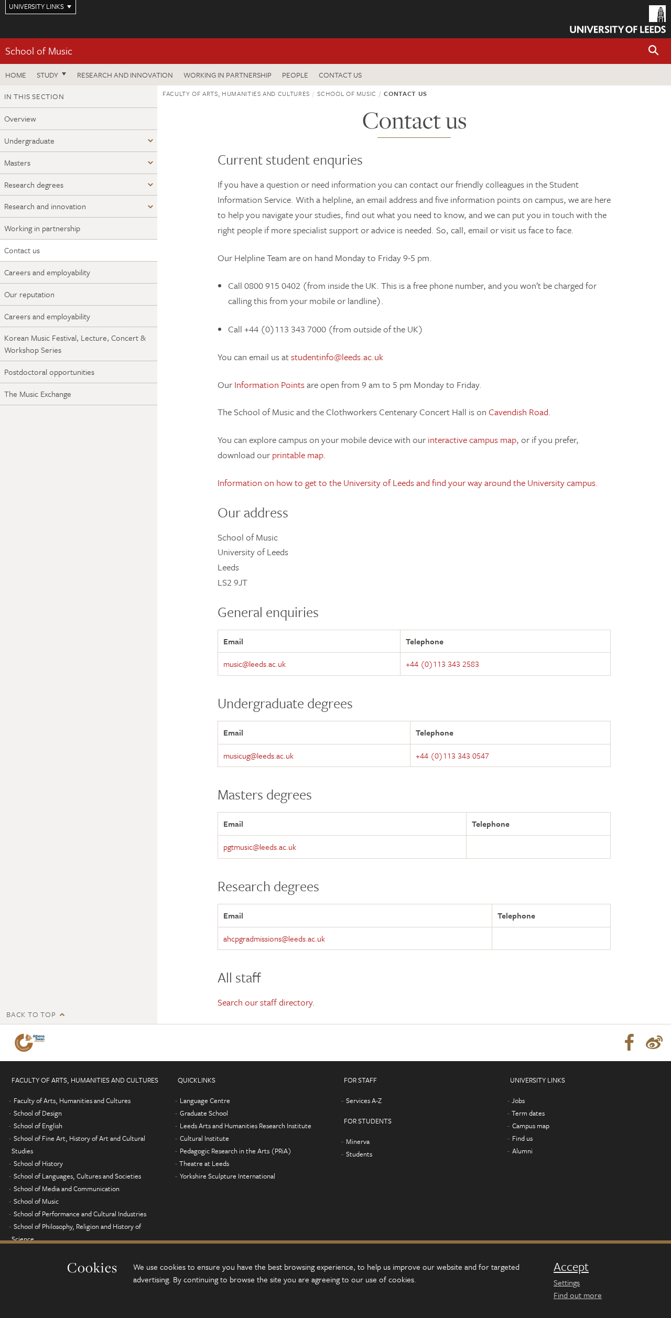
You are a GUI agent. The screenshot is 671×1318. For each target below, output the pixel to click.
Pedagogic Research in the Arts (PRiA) (235, 1151)
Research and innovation (125, 74)
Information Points (269, 384)
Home (15, 74)
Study (47, 74)
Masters (17, 162)
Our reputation (29, 294)
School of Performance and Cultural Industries (80, 1213)
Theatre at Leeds (204, 1163)
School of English (38, 1125)
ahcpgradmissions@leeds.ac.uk (274, 938)
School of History (38, 1163)
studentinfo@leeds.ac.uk (337, 356)
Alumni (522, 1151)
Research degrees (33, 184)
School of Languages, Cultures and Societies (77, 1176)
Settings (567, 1282)
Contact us (340, 74)
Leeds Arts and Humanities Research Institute (245, 1125)
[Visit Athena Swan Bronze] (31, 1042)
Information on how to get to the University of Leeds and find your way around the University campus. (408, 482)
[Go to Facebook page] (629, 1042)
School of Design (38, 1113)
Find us (522, 1138)
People (295, 74)
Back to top (31, 1014)
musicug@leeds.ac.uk (258, 755)
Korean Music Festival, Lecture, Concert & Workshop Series (75, 343)
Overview (20, 118)
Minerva (358, 1141)
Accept (571, 1266)
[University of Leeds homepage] (618, 19)
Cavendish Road (518, 411)
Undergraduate (29, 140)
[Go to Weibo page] (654, 1042)
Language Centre (205, 1100)
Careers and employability (47, 272)
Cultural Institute (204, 1138)
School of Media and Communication (67, 1188)
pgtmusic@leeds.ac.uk (259, 846)
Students (359, 1154)
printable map (297, 454)
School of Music (38, 51)
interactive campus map (472, 439)
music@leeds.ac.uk (254, 663)
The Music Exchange (37, 393)
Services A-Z (364, 1100)
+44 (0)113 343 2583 (442, 663)
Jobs (518, 1100)
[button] (654, 51)
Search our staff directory (265, 1002)
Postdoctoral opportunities (49, 371)
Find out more (578, 1295)
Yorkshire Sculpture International (227, 1176)
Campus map (530, 1125)
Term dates (528, 1113)
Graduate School (204, 1113)
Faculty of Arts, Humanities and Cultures (236, 93)
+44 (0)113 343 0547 (452, 755)
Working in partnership (227, 74)
